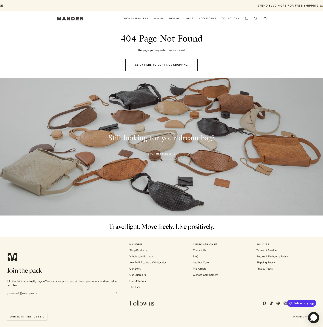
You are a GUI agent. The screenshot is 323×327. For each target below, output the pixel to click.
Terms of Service (266, 250)
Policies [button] (262, 244)
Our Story (135, 269)
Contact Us (199, 250)
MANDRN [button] (135, 244)
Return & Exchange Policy (272, 256)
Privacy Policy (264, 269)
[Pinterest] (278, 303)
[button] (175, 18)
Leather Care (201, 262)
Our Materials (137, 281)
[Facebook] (264, 303)
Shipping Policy (265, 262)
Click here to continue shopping (161, 65)
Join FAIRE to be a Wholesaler (147, 262)
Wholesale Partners (141, 256)
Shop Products (138, 250)
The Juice (135, 287)
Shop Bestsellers (162, 153)
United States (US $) (25, 316)
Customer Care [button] (205, 244)
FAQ (195, 256)
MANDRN (302, 316)
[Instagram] (285, 303)
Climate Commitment (205, 275)
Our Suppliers (137, 275)
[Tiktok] (271, 303)
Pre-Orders (199, 269)
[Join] (114, 293)
